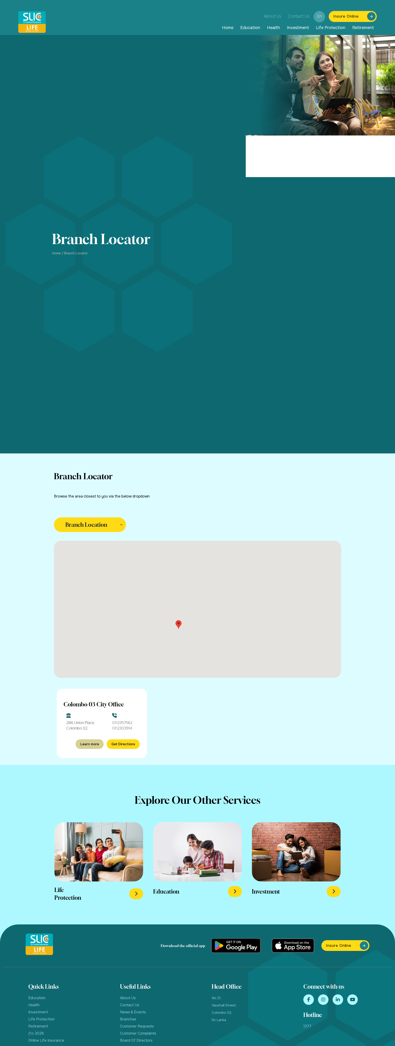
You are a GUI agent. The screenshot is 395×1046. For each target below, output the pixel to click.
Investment (298, 27)
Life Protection (330, 27)
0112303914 (122, 728)
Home (227, 27)
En (319, 16)
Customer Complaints (138, 1033)
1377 (307, 1026)
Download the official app (183, 945)
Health (273, 27)
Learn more (89, 744)
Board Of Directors (136, 1040)
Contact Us (299, 16)
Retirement (363, 27)
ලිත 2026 (36, 1033)
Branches (128, 1019)
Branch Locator (76, 253)
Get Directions (123, 744)
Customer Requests (137, 1026)
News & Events (133, 1012)
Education (250, 27)
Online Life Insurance (46, 1040)
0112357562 (122, 722)
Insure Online (346, 16)
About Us (272, 16)
